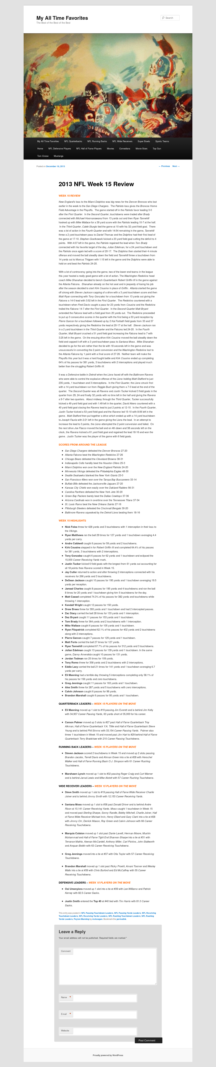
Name (66, 997)
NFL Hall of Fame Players (89, 148)
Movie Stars (141, 148)
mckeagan (97, 919)
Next (176, 166)
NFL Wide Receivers (122, 141)
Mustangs (58, 155)
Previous (164, 166)
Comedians (124, 148)
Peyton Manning (81, 919)
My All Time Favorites (62, 17)
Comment (66, 951)
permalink (121, 919)
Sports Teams (162, 141)
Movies (110, 148)
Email (66, 1014)
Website (65, 1030)
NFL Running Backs (97, 141)
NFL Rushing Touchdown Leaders (125, 915)
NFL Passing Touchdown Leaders (97, 912)
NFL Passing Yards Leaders (127, 912)
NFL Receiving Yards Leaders (93, 915)
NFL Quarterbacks (73, 141)
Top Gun (157, 148)
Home (40, 148)
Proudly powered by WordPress (108, 1055)
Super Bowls (144, 141)
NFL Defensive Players (59, 148)
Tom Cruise (42, 155)
